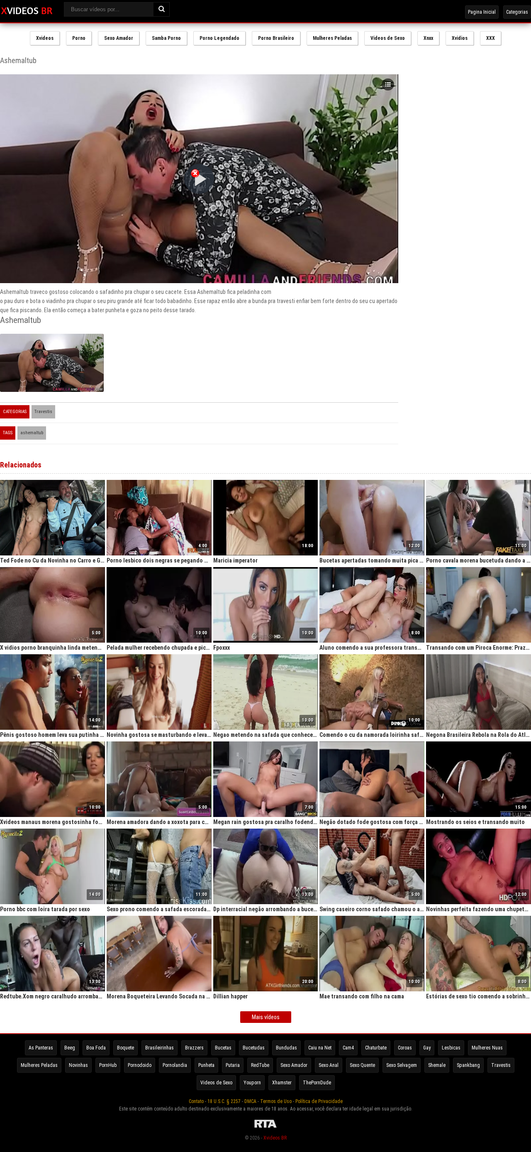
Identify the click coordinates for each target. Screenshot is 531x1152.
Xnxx (428, 38)
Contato (196, 1101)
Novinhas (78, 1065)
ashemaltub (31, 432)
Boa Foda (96, 1048)
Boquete (125, 1048)
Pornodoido (139, 1065)
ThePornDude (317, 1083)
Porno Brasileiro (276, 38)
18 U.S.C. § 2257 (224, 1101)
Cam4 (348, 1048)
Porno (78, 38)
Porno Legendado (219, 38)
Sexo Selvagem (401, 1065)
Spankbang (468, 1065)
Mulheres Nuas (487, 1048)
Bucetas (223, 1048)
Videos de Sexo (387, 38)
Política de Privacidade (319, 1101)
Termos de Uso (276, 1101)
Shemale (437, 1065)
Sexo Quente (362, 1065)
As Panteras (41, 1048)
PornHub (108, 1065)
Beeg (69, 1048)
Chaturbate (376, 1048)
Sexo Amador (118, 38)
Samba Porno (166, 38)
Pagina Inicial (482, 12)
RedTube (260, 1065)
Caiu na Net (319, 1048)
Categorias (517, 12)
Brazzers (194, 1048)
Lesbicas (451, 1048)
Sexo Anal (329, 1065)
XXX (490, 38)
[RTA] (265, 1128)
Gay (427, 1048)
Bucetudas (254, 1048)
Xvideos (45, 38)
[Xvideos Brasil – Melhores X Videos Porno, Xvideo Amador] (27, 11)
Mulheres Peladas (332, 38)
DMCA (250, 1101)
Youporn (252, 1083)
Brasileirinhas (159, 1048)
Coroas (405, 1048)
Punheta (206, 1065)
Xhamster (282, 1083)
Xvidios (460, 38)
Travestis (43, 411)
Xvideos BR (275, 1138)
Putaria (233, 1065)
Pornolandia (175, 1065)
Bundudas (286, 1048)
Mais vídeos (266, 1017)
